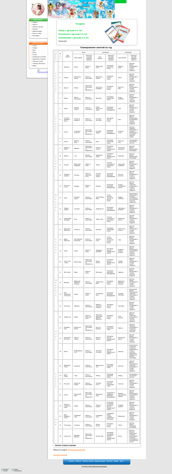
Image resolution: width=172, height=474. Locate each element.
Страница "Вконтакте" (38, 63)
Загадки (34, 48)
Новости (34, 24)
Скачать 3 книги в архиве (65, 445)
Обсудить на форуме (60, 455)
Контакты (35, 29)
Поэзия (34, 54)
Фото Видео (35, 35)
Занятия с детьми (37, 26)
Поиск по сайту (37, 33)
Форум (34, 65)
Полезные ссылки (37, 61)
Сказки (34, 45)
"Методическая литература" (76, 450)
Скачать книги (62, 41)
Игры (33, 50)
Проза (34, 52)
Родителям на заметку (39, 59)
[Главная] (81, 18)
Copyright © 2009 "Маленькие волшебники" (94, 466)
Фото (121, 461)
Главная (34, 22)
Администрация (37, 31)
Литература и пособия (39, 56)
